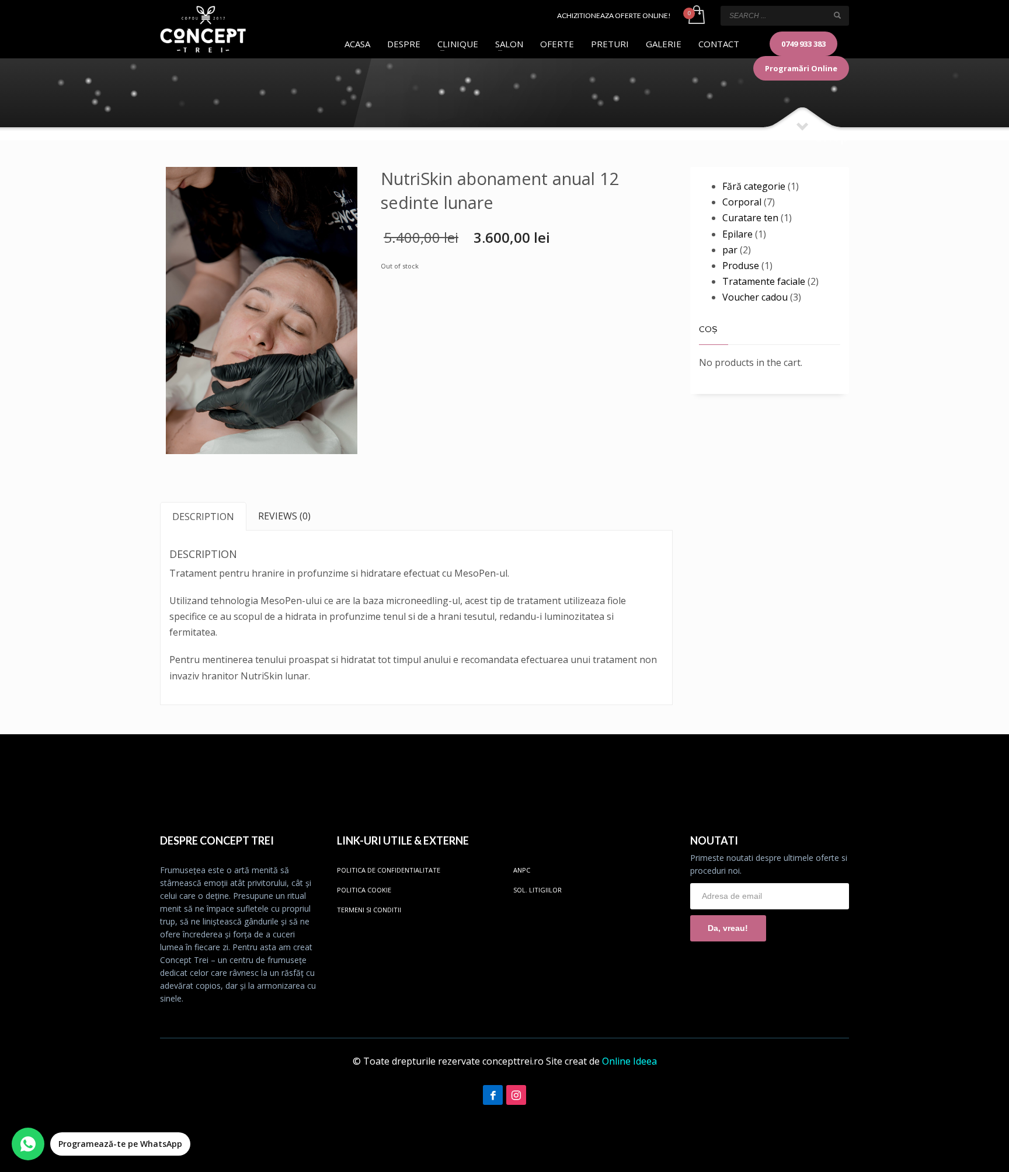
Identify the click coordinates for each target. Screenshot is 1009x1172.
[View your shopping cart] (696, 15)
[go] (837, 15)
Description (203, 516)
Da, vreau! (728, 928)
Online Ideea (629, 1061)
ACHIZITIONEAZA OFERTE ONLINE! (614, 15)
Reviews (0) (284, 516)
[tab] (203, 516)
